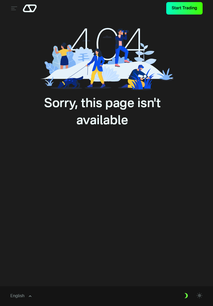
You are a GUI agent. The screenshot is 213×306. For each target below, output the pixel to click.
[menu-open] (13, 8)
